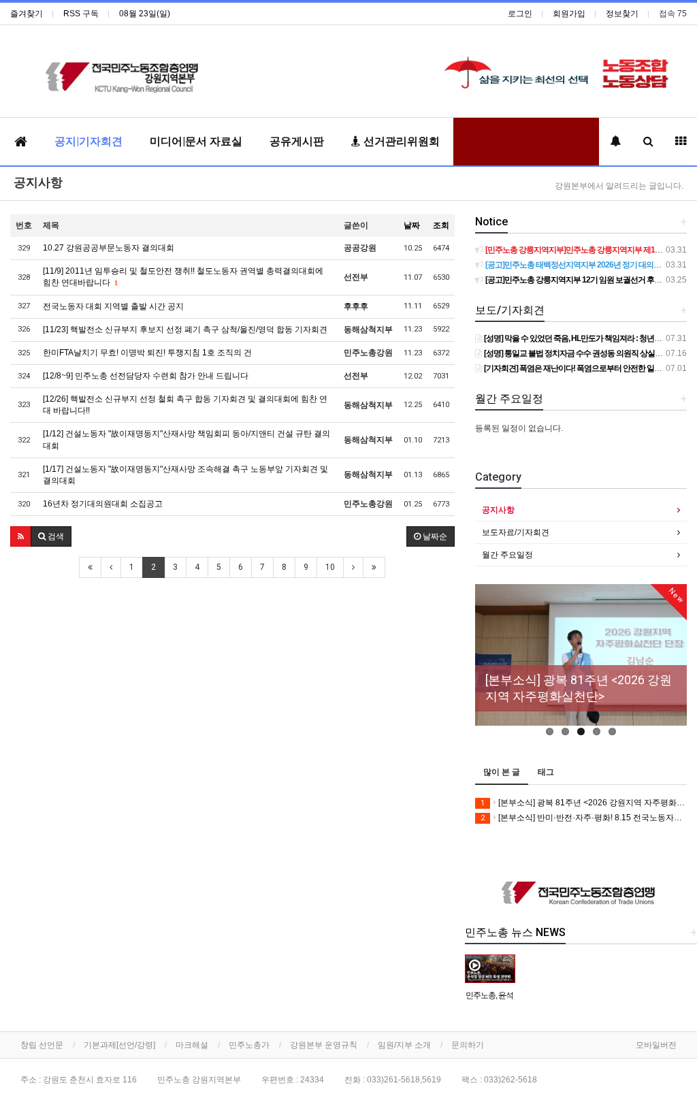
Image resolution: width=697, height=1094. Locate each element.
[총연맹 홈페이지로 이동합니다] (580, 894)
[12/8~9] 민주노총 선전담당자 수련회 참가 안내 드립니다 (145, 376)
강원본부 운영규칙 (323, 1045)
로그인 (520, 13)
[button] (20, 536)
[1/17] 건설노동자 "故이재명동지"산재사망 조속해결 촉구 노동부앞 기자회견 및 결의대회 (185, 474)
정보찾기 (622, 13)
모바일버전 (656, 1045)
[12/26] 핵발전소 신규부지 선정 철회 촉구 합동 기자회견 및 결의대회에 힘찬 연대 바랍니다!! (185, 404)
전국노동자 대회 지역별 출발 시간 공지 (113, 306)
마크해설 (192, 1045)
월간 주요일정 (507, 555)
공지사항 (38, 182)
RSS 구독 (81, 13)
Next (676, 664)
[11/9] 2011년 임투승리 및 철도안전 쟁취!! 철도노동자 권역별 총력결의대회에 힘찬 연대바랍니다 (183, 276)
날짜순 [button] (434, 536)
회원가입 (569, 13)
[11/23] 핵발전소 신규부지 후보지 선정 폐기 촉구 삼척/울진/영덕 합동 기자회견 (185, 329)
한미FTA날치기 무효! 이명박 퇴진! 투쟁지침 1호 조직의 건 (147, 352)
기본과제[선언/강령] (119, 1045)
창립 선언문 (41, 1045)
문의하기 (467, 1045)
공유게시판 (297, 141)
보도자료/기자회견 (515, 532)
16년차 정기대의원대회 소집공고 (103, 504)
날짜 (412, 225)
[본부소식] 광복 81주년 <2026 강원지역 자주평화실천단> (584, 802)
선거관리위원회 (400, 141)
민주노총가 (249, 1045)
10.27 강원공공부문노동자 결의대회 (108, 248)
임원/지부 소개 (404, 1045)
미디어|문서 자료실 (196, 141)
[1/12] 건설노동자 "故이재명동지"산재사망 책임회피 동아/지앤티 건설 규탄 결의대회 (186, 439)
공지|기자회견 (88, 141)
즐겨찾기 (26, 13)
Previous (485, 664)
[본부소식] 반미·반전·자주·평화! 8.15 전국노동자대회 (584, 817)
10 (330, 567)
